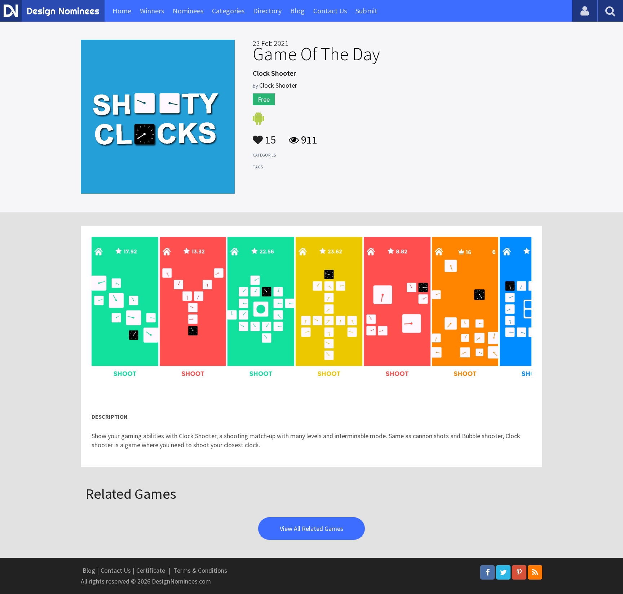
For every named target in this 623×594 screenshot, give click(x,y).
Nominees (188, 10)
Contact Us (330, 10)
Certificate (150, 570)
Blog (297, 10)
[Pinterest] (519, 572)
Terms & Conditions (200, 570)
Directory (267, 10)
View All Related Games (311, 528)
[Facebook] (487, 572)
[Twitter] (503, 572)
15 (269, 136)
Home (121, 10)
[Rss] (535, 572)
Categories (228, 10)
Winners (152, 10)
